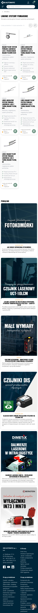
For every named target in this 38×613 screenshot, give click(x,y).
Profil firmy (23, 551)
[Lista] (30, 25)
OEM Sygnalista (24, 572)
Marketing (23, 562)
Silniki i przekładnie (8, 591)
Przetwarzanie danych (26, 570)
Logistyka (23, 560)
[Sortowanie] (35, 25)
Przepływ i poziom (25, 603)
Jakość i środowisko (26, 556)
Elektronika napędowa (9, 593)
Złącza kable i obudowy (9, 584)
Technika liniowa (7, 595)
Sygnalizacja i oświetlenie (10, 582)
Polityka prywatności (26, 568)
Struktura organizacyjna (27, 554)
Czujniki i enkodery (8, 580)
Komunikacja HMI (8, 605)
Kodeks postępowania (26, 558)
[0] (33, 3)
